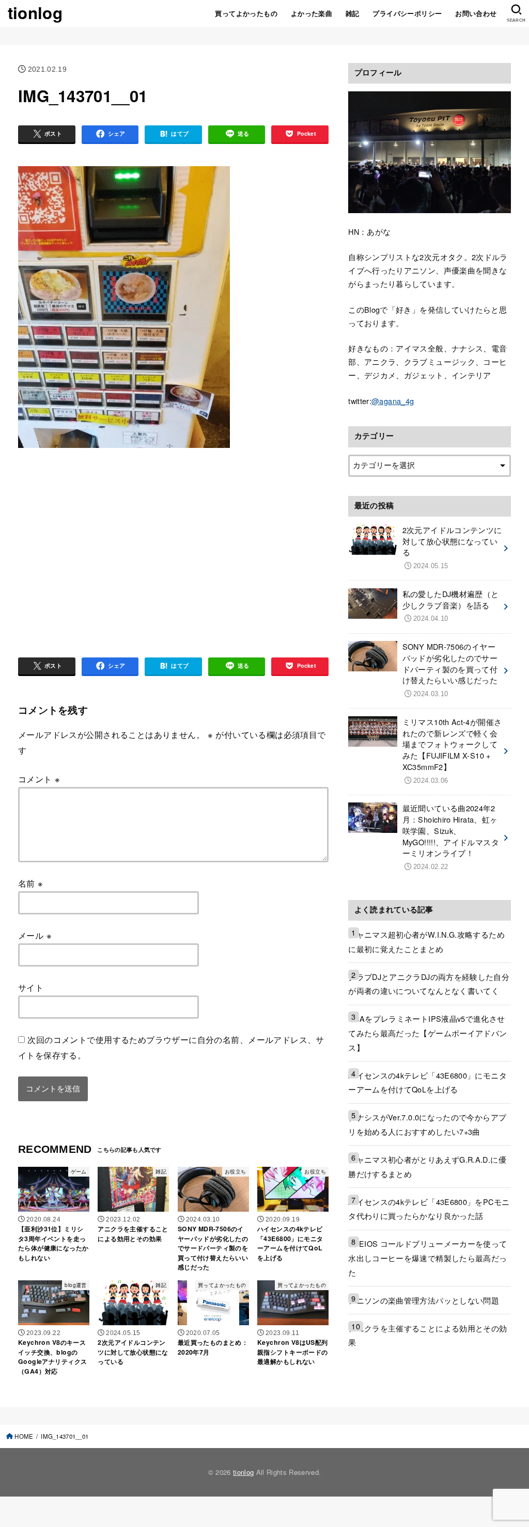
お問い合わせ (475, 13)
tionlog (35, 12)
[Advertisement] (105, 538)
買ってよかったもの (246, 13)
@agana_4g (392, 400)
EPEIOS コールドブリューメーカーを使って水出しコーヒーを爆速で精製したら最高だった (427, 1257)
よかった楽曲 (311, 13)
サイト (30, 987)
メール (35, 935)
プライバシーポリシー (407, 13)
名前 (30, 883)
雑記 (353, 13)
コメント (39, 779)
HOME (23, 1436)
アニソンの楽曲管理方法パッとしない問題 (423, 1300)
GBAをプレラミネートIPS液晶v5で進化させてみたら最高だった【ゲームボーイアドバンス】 (427, 1032)
